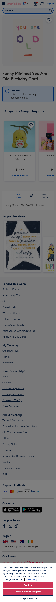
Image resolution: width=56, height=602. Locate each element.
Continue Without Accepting (28, 592)
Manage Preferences (28, 598)
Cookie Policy (31, 579)
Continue (28, 585)
